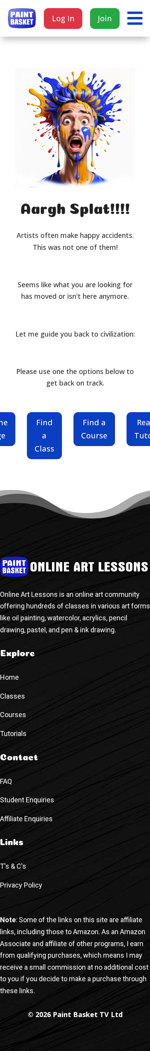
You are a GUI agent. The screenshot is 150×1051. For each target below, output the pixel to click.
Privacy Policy (21, 885)
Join (105, 18)
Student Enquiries (27, 800)
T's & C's (13, 866)
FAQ (6, 781)
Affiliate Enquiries (26, 819)
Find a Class (44, 435)
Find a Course (94, 429)
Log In (63, 18)
